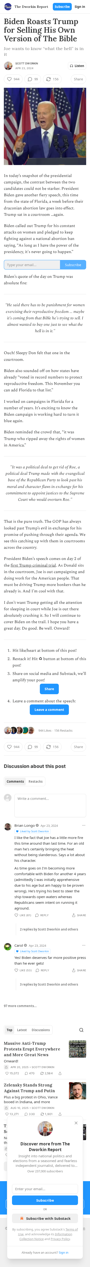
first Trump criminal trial (33, 565)
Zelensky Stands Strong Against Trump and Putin (29, 1087)
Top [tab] (9, 1030)
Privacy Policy (60, 1239)
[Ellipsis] (84, 825)
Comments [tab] (15, 781)
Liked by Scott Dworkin (34, 831)
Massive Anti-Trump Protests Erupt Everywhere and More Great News (32, 1049)
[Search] (81, 1030)
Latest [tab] (22, 1030)
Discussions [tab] (41, 1030)
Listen (79, 66)
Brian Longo (24, 825)
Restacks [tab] (35, 781)
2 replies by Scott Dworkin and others (49, 929)
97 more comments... (20, 1006)
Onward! (11, 1061)
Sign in (80, 7)
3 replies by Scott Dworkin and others (49, 984)
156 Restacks (63, 730)
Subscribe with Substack (48, 1218)
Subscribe (62, 7)
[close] (76, 1123)
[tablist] (24, 781)
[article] (45, 1058)
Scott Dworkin (26, 63)
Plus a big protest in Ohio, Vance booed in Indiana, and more (31, 1099)
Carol (18, 945)
